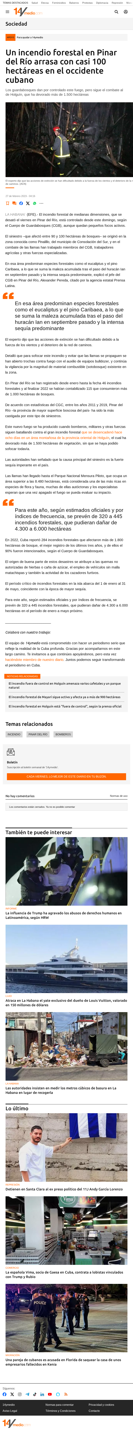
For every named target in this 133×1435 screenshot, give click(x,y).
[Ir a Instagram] (20, 1394)
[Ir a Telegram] (28, 1394)
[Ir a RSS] (66, 1394)
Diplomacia (102, 2)
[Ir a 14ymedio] (29, 11)
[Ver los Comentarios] (14, 203)
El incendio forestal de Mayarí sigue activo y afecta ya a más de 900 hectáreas (64, 697)
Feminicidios (59, 2)
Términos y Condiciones (61, 1410)
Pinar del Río (38, 734)
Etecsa (45, 2)
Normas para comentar (60, 1404)
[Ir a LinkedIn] (43, 1394)
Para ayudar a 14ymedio (30, 37)
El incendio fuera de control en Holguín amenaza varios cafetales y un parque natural (65, 685)
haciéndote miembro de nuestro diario (34, 660)
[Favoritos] (7, 203)
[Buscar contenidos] (116, 12)
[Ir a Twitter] (12, 1394)
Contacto (94, 1410)
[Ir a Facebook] (5, 1394)
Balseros (74, 2)
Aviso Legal (10, 1410)
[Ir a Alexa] (58, 1394)
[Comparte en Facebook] (21, 203)
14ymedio (9, 1404)
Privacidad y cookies (101, 1404)
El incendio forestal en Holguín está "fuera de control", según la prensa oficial (65, 706)
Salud (35, 2)
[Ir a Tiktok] (35, 1394)
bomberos (63, 734)
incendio (14, 734)
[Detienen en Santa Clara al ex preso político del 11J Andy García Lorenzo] (66, 1147)
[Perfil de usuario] (126, 12)
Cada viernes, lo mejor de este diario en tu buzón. (67, 776)
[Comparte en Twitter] (27, 203)
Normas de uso (118, 795)
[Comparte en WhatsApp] (34, 203)
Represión (117, 2)
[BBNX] (17, 1423)
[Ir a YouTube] (50, 1394)
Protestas (87, 2)
